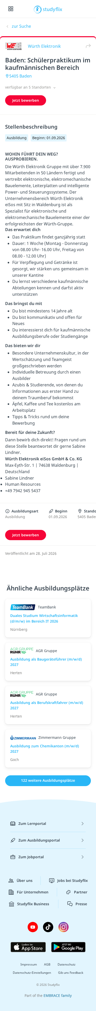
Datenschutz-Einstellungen (32, 972)
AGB (47, 964)
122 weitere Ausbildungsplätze (48, 780)
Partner (80, 892)
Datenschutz (67, 964)
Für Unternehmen (32, 892)
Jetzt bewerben (25, 100)
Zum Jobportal (31, 856)
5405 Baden (20, 76)
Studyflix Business (33, 903)
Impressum (28, 964)
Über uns (25, 880)
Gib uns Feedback (70, 972)
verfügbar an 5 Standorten (28, 87)
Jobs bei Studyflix (72, 880)
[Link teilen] (87, 46)
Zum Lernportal (32, 823)
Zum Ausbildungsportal (39, 840)
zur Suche (21, 26)
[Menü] (10, 9)
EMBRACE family (58, 995)
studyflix (52, 9)
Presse (81, 903)
